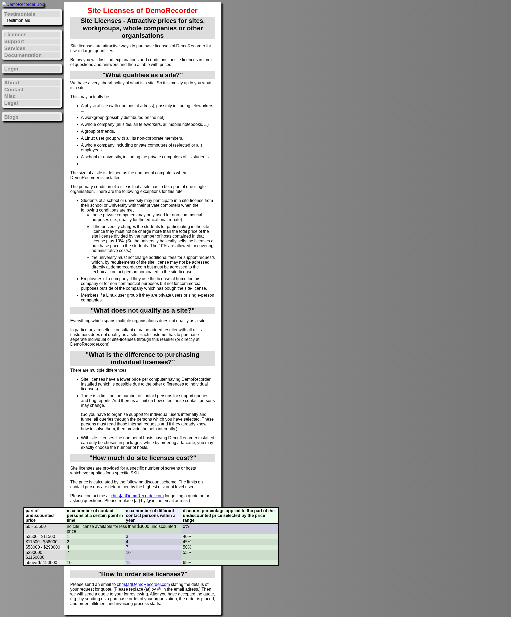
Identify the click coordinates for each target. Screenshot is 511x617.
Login (11, 69)
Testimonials (18, 20)
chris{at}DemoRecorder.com (137, 496)
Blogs (11, 117)
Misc (10, 96)
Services (15, 48)
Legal (11, 103)
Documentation (23, 55)
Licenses (15, 34)
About (11, 82)
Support (14, 41)
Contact (13, 89)
